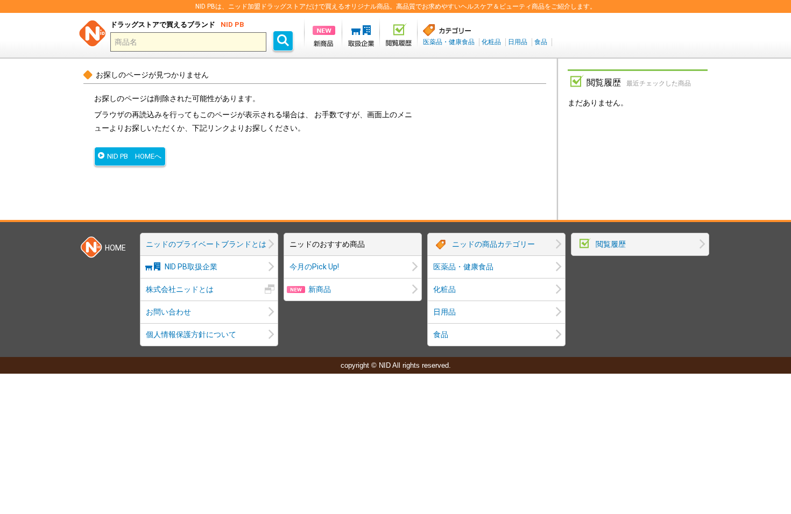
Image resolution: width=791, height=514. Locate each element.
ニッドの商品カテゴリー (493, 244)
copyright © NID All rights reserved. (396, 365)
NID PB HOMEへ (134, 156)
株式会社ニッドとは (180, 289)
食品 (540, 42)
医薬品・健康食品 (449, 42)
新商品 (319, 289)
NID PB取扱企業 (191, 266)
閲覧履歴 (611, 244)
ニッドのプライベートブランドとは (206, 244)
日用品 (517, 42)
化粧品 (491, 42)
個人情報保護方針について (191, 334)
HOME (115, 248)
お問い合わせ (168, 312)
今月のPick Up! (314, 266)
